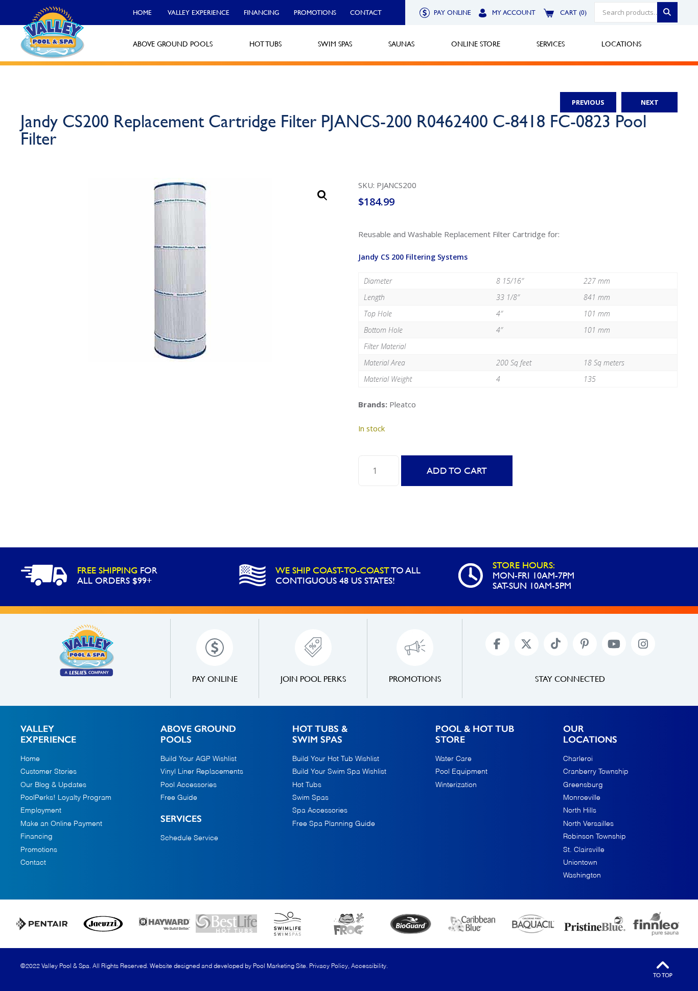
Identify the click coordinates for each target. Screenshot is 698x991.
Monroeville (581, 797)
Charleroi (578, 759)
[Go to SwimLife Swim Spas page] (287, 924)
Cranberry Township (596, 771)
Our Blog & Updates (53, 785)
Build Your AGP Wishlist (198, 759)
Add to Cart (457, 470)
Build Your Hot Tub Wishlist (335, 759)
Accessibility (368, 966)
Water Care (453, 759)
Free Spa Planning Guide (333, 823)
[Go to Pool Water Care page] (349, 924)
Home (142, 12)
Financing (262, 12)
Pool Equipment (461, 771)
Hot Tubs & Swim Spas (319, 735)
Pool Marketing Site (279, 966)
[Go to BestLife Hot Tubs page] (226, 923)
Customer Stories (48, 771)
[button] (322, 195)
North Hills (579, 810)
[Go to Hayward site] (164, 923)
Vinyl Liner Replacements (201, 771)
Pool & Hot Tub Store (474, 735)
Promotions (315, 12)
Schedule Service (189, 838)
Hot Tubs (306, 785)
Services (181, 819)
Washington (582, 875)
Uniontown (580, 862)
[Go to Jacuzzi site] (103, 924)
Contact (366, 12)
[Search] (667, 12)
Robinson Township (594, 836)
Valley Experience (198, 12)
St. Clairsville (583, 850)
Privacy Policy (328, 966)
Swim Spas (310, 797)
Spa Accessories (319, 810)
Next (650, 102)
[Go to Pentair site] (42, 923)
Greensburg (583, 785)
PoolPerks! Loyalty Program (65, 797)
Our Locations (590, 735)
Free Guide (178, 797)
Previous (588, 102)
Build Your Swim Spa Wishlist (339, 771)
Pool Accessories (188, 785)
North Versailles (588, 823)
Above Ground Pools (198, 735)
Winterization (456, 785)
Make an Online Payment (61, 823)
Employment (40, 810)
